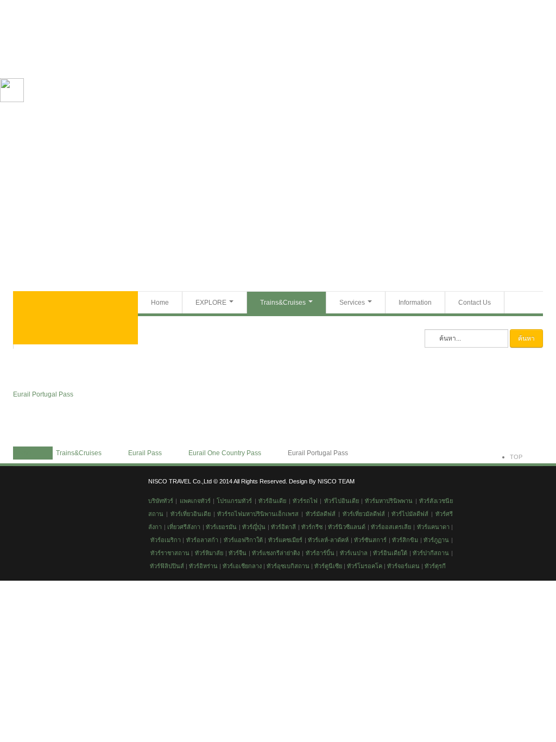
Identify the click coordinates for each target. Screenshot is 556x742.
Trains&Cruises (283, 302)
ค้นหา (526, 338)
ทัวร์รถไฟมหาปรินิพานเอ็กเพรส (258, 514)
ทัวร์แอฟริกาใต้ (243, 540)
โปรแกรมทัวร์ (234, 501)
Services (352, 302)
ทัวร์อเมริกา (165, 540)
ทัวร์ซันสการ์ (370, 540)
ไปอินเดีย (346, 501)
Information (415, 302)
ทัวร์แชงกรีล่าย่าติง (276, 553)
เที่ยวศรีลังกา (183, 527)
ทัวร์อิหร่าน (203, 566)
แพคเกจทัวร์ (195, 501)
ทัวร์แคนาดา (433, 527)
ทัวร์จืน (238, 553)
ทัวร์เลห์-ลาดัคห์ (328, 540)
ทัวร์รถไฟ (305, 501)
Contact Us (474, 302)
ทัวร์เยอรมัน (221, 527)
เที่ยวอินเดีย (196, 514)
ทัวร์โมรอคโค (364, 566)
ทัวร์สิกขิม (405, 540)
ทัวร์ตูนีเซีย (328, 566)
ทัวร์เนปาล (354, 553)
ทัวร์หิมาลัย (209, 553)
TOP (516, 457)
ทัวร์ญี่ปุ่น (254, 527)
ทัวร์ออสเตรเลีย (391, 527)
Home (160, 302)
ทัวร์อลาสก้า (202, 540)
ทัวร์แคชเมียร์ (285, 540)
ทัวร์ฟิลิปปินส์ (166, 566)
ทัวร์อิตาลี (283, 527)
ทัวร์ (329, 501)
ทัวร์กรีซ (311, 527)
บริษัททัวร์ (160, 501)
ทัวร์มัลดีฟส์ (321, 514)
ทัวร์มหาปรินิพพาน (389, 501)
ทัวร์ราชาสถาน (169, 553)
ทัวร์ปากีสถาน (431, 553)
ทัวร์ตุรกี (435, 566)
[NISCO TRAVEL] (75, 317)
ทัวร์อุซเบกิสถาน (288, 566)
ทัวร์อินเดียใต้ (390, 553)
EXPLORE (210, 302)
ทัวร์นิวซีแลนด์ (346, 527)
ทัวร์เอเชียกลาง (241, 566)
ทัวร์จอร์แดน (403, 566)
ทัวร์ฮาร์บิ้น (320, 553)
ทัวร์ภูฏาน (436, 540)
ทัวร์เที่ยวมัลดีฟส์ (364, 514)
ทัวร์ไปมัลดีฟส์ (409, 514)
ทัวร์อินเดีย (272, 501)
